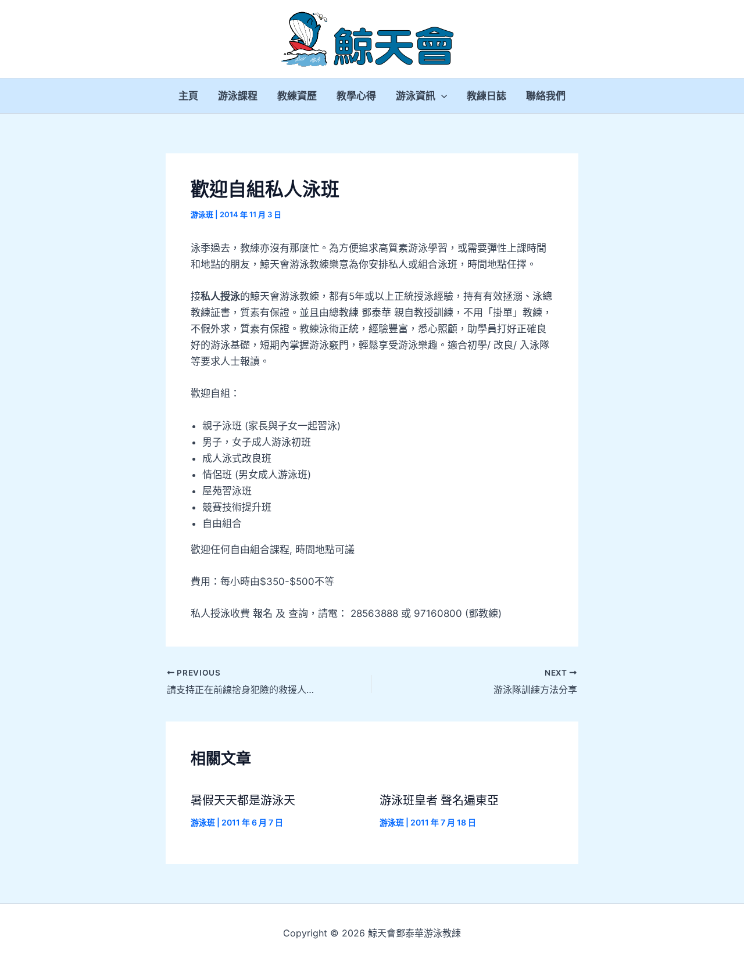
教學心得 (356, 96)
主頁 (188, 96)
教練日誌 (486, 96)
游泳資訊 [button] (415, 96)
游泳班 (202, 214)
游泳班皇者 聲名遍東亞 (439, 800)
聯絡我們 (546, 96)
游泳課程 (237, 96)
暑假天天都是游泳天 (243, 800)
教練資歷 (297, 96)
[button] (441, 95)
